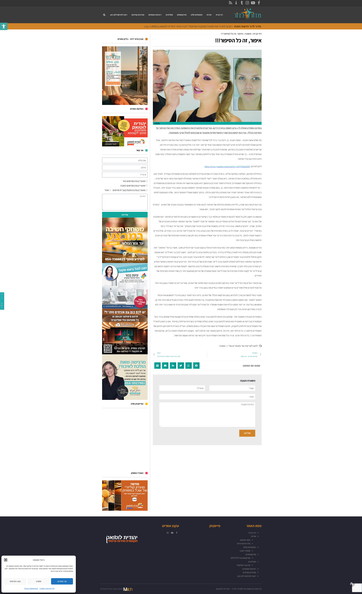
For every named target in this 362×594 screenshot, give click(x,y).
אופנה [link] (248, 33)
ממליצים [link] (252, 561)
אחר (106, 190)
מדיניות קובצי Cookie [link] (46, 588)
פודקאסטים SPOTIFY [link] (240, 558)
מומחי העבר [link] (244, 550)
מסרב (38, 581)
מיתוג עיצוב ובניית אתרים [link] (111, 589)
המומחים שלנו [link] (249, 547)
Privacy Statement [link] (31, 588)
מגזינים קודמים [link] (249, 572)
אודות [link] (253, 536)
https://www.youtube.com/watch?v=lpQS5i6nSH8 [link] (227, 166)
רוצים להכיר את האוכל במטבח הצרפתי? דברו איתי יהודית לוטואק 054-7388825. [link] (188, 26)
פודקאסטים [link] (251, 554)
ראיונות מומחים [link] (249, 569)
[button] (5, 559)
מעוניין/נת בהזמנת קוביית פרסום (129, 190)
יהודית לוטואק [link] (223, 589)
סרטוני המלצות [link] (243, 565)
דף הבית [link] (257, 33)
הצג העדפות (15, 581)
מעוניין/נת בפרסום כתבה (132, 185)
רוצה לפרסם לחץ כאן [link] (246, 576)
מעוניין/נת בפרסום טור (134, 181)
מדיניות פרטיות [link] (243, 543)
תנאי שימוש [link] (245, 540)
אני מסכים (62, 581)
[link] (3, 26)
